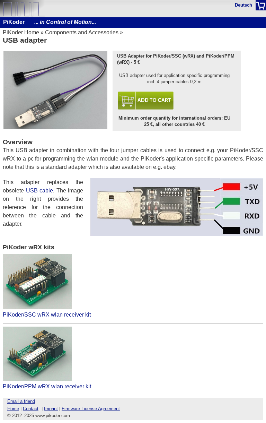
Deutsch (243, 5)
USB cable (39, 190)
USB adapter (25, 40)
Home (13, 408)
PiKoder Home (21, 32)
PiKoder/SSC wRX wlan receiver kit (47, 315)
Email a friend (21, 401)
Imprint (51, 408)
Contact (30, 408)
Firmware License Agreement (91, 408)
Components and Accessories (81, 32)
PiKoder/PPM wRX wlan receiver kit (47, 386)
